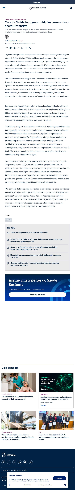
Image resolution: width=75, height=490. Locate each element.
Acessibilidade (6, 477)
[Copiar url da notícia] (7, 48)
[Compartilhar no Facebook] (26, 48)
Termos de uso (6, 480)
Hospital (8, 220)
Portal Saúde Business (14, 41)
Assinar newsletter (37, 295)
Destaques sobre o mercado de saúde (15, 19)
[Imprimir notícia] (10, 48)
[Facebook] (9, 462)
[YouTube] (25, 462)
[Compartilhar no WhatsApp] (22, 48)
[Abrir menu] (3, 8)
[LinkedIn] (20, 462)
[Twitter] (14, 462)
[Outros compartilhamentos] (30, 48)
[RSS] (31, 462)
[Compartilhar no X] (18, 48)
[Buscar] (71, 8)
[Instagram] (3, 462)
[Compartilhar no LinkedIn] (14, 48)
